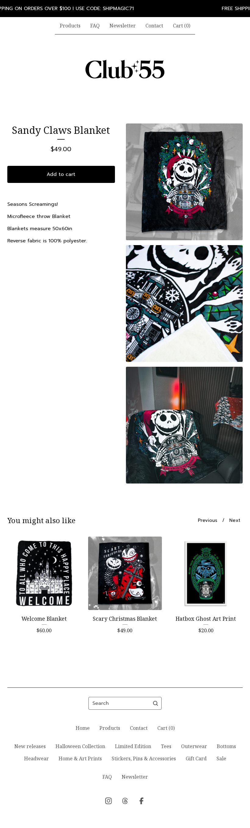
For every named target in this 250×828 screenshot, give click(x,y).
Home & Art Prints (80, 758)
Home (83, 728)
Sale (221, 758)
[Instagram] (108, 801)
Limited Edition (133, 746)
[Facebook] (141, 801)
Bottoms (226, 746)
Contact (154, 25)
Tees (166, 746)
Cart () (181, 25)
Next (234, 520)
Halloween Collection (80, 746)
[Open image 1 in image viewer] (184, 181)
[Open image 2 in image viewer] (184, 303)
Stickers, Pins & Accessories (144, 758)
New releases (30, 746)
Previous (207, 520)
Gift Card (196, 758)
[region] (125, 8)
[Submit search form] (155, 703)
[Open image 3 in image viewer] (184, 425)
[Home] (125, 69)
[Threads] (125, 801)
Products (70, 25)
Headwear (36, 758)
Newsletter (122, 25)
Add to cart (61, 174)
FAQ (95, 25)
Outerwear (194, 746)
